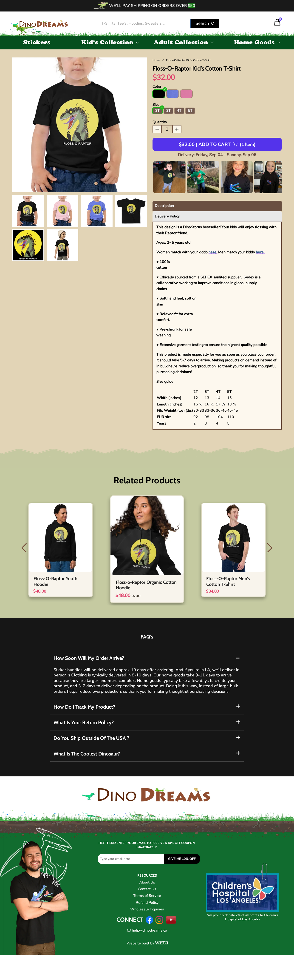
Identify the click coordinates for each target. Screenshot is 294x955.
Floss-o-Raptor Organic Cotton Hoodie (146, 584)
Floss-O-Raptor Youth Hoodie (55, 581)
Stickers (37, 43)
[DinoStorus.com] (41, 23)
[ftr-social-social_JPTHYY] (171, 922)
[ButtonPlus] (176, 129)
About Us (147, 882)
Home (156, 60)
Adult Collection (181, 43)
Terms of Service (147, 895)
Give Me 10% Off (182, 859)
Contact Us (147, 889)
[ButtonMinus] (157, 129)
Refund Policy (147, 902)
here (212, 252)
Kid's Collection (107, 43)
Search (202, 23)
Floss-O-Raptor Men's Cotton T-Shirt (228, 581)
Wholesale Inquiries (147, 909)
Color (157, 86)
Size (156, 104)
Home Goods (254, 43)
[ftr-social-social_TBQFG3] (149, 922)
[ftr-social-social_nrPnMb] (159, 922)
